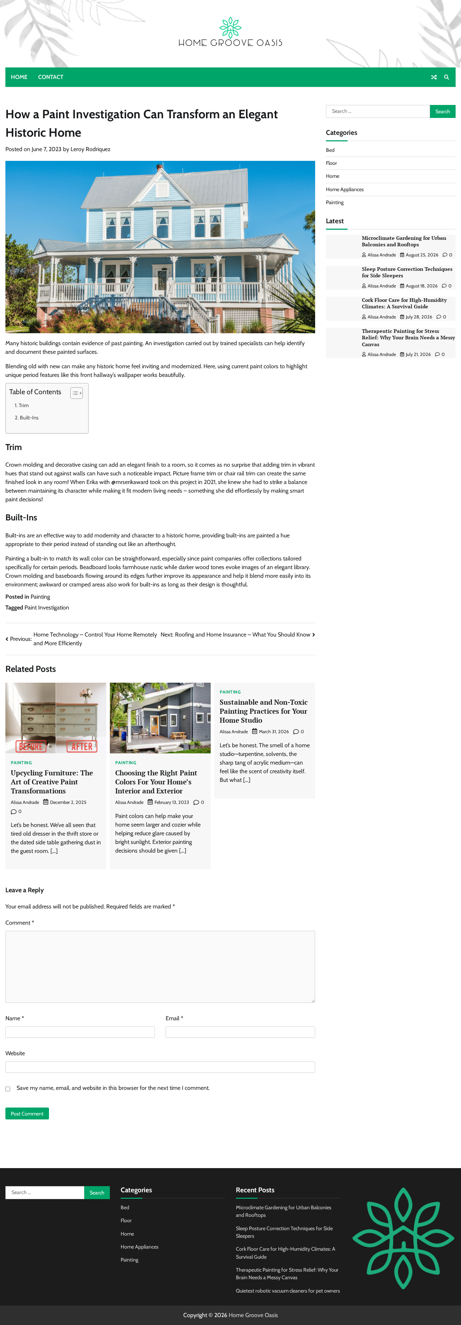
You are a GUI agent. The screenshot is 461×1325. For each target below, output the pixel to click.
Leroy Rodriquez (91, 149)
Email (174, 1018)
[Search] (446, 77)
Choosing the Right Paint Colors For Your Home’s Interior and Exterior (156, 781)
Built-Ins (29, 417)
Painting (40, 596)
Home (19, 77)
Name (14, 1018)
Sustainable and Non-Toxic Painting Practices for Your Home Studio (264, 710)
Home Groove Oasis (253, 1315)
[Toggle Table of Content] (73, 393)
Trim (24, 405)
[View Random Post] (434, 77)
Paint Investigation (46, 607)
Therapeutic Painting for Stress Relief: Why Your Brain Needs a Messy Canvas (408, 337)
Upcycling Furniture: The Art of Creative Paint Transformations (52, 781)
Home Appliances (345, 189)
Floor (331, 163)
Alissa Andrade (25, 802)
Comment (19, 922)
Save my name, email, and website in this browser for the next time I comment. (113, 1087)
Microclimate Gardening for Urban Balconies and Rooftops (404, 241)
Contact (50, 77)
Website (15, 1053)
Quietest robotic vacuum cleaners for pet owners (288, 1290)
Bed (330, 149)
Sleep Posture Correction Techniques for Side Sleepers (407, 272)
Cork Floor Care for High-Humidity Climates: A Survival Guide (404, 303)
